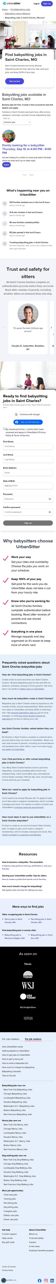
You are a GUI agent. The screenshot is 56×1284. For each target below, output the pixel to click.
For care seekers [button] (10, 1039)
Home (5, 9)
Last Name (8, 455)
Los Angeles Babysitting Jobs (17, 1098)
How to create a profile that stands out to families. (24, 879)
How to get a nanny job (12, 1059)
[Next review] (51, 327)
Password (7, 494)
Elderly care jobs (11, 1215)
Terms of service (9, 1267)
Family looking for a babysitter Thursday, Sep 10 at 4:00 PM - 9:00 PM (26, 149)
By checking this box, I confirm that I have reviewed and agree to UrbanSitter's (26, 432)
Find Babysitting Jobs (20, 9)
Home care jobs (11, 1219)
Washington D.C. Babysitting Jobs (19, 1106)
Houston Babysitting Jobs (15, 1102)
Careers (32, 1242)
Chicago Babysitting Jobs (15, 1093)
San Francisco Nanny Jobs (15, 1149)
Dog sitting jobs (11, 1207)
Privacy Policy (7, 1270)
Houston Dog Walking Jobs (16, 1172)
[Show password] (50, 499)
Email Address (10, 468)
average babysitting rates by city (26, 712)
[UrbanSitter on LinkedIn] (51, 1280)
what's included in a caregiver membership (21, 835)
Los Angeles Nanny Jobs (15, 1133)
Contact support (9, 1234)
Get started (14, 81)
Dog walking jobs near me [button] (14, 1155)
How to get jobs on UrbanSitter (16, 1055)
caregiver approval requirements (29, 807)
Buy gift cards (8, 1242)
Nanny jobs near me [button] (11, 1120)
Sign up (47, 3)
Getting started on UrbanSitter (15, 1051)
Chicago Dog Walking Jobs (16, 1164)
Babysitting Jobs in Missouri (17, 13)
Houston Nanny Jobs (13, 1137)
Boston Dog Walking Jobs (15, 1180)
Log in (36, 3)
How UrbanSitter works (12, 1046)
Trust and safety (36, 1238)
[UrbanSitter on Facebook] (39, 1280)
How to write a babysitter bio (15, 1063)
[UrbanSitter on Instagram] (45, 1280)
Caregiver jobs (10, 1211)
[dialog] (3, 1280)
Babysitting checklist (11, 1071)
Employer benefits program (41, 1250)
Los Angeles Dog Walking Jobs (18, 1168)
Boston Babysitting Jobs (15, 1110)
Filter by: (6, 118)
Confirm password (11, 507)
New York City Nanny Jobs (16, 1124)
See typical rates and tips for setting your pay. (22, 890)
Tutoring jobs (10, 1199)
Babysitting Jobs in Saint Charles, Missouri (25, 17)
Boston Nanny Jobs (12, 1145)
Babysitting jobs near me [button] (13, 1085)
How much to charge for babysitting (18, 1067)
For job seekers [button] (33, 1039)
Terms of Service (21, 435)
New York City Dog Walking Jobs (19, 1159)
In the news (34, 1246)
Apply (6, 164)
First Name (8, 441)
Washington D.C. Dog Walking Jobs (20, 1176)
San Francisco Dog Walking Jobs (18, 1184)
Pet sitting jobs (10, 1203)
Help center (7, 1238)
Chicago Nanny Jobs (13, 1129)
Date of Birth (9, 481)
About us (33, 1234)
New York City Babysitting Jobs (18, 1089)
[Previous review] (4, 327)
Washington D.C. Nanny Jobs (17, 1141)
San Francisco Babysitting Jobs (18, 1114)
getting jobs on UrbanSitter (32, 689)
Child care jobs (10, 1194)
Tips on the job (9, 1075)
